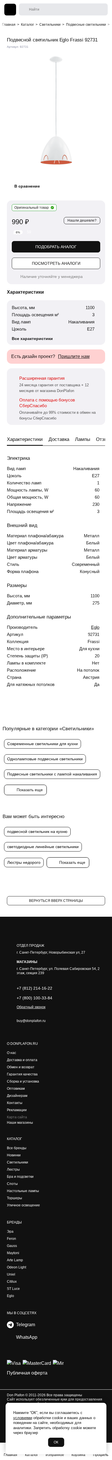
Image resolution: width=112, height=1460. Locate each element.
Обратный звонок (31, 1007)
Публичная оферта (27, 1373)
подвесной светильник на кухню (37, 831)
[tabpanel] (56, 110)
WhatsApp (25, 1337)
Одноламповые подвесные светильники (45, 759)
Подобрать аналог (56, 246)
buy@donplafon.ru (31, 1021)
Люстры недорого (23, 862)
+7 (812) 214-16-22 (34, 988)
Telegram (24, 1324)
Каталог (14, 1139)
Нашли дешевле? (81, 220)
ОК (56, 1442)
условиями (22, 1418)
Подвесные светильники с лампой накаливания (52, 774)
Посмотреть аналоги (56, 263)
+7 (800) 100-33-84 (34, 998)
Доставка (59, 439)
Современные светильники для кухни (42, 743)
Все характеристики (32, 338)
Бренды (14, 1222)
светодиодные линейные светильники (43, 846)
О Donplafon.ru (22, 1044)
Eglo (95, 627)
